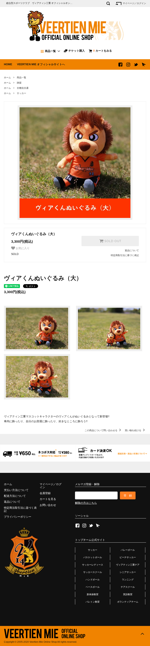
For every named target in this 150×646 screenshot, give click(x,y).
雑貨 (19, 82)
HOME (8, 64)
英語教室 (127, 594)
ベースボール (93, 587)
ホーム (7, 77)
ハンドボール (93, 579)
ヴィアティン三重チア (127, 564)
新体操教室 (92, 594)
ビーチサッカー (128, 557)
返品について (132, 250)
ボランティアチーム (127, 601)
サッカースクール (92, 572)
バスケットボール (92, 557)
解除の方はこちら (86, 502)
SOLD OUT (112, 241)
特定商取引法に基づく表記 (125, 255)
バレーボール (128, 550)
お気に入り (22, 248)
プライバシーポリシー (17, 516)
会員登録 (45, 493)
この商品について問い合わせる (101, 430)
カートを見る (48, 499)
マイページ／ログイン (134, 3)
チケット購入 (76, 50)
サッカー (21, 93)
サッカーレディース (92, 564)
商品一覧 (21, 77)
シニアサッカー (128, 572)
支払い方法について (16, 490)
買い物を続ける (133, 430)
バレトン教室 (93, 601)
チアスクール (128, 587)
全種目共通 (23, 88)
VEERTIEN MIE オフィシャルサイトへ (41, 64)
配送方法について (15, 495)
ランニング (128, 579)
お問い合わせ (48, 505)
